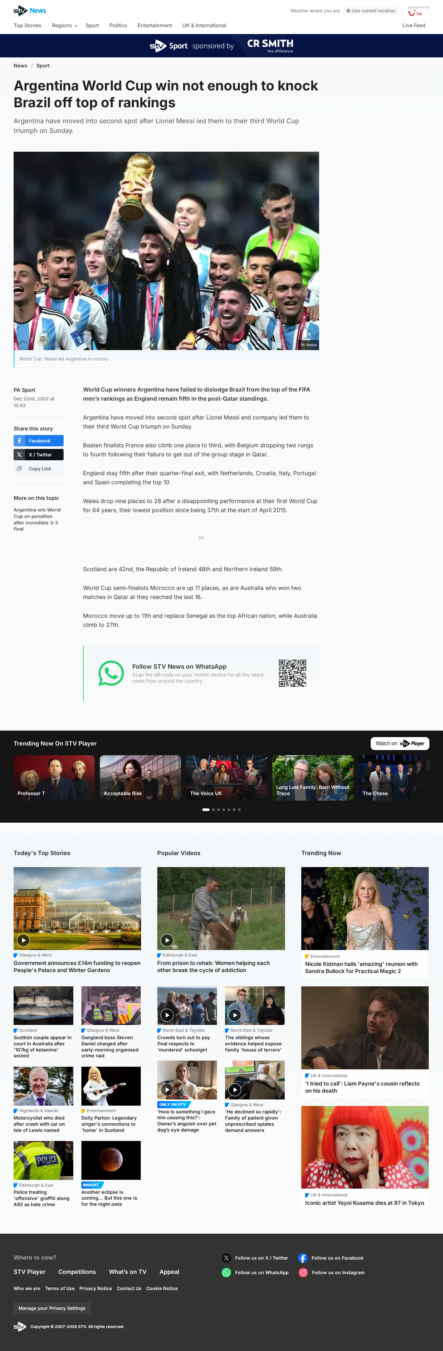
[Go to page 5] (229, 809)
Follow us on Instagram (338, 1272)
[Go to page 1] (206, 809)
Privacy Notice (95, 1288)
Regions (62, 25)
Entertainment (155, 25)
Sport (92, 25)
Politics (118, 25)
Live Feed (413, 25)
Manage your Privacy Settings (52, 1308)
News (21, 66)
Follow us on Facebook (338, 1258)
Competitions (77, 1271)
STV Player (29, 1271)
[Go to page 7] (239, 809)
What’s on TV (128, 1271)
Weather (299, 10)
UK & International (204, 25)
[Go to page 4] (223, 809)
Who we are (27, 1288)
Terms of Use (60, 1288)
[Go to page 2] (213, 809)
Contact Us (129, 1288)
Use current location (373, 10)
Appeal (169, 1271)
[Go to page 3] (218, 809)
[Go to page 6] (234, 809)
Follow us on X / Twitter (261, 1258)
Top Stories (28, 25)
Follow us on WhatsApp (262, 1272)
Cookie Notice (162, 1288)
